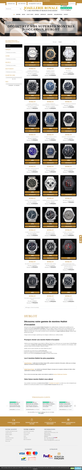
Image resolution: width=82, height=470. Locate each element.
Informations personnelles (29, 431)
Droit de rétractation (9, 437)
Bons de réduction (27, 439)
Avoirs (25, 436)
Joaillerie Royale (58, 14)
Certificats (43, 14)
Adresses (25, 437)
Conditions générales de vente (11, 431)
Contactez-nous (11, 3)
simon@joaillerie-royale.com (35, 3)
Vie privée (7, 436)
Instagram (80, 242)
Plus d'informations (78, 468)
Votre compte (29, 429)
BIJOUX (23, 14)
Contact (66, 14)
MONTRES (18, 14)
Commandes (26, 434)
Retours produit (27, 432)
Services (37, 14)
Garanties (49, 14)
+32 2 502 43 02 (21, 3)
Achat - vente (30, 14)
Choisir (66, 42)
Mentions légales (8, 434)
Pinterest (80, 239)
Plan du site (7, 441)
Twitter (80, 236)
